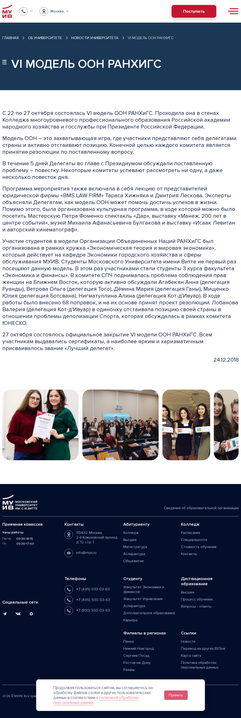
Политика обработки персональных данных (200, 665)
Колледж (131, 532)
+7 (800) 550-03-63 (93, 610)
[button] (25, 11)
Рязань (129, 669)
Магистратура (135, 547)
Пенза (128, 641)
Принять (176, 695)
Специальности (194, 539)
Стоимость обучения (198, 547)
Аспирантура (134, 554)
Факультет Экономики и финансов (143, 589)
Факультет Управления (142, 599)
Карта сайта (191, 655)
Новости (188, 641)
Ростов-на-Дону (137, 662)
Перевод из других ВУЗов (203, 648)
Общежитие (133, 561)
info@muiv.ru (86, 552)
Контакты (189, 554)
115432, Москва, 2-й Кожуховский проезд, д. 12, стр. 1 (97, 537)
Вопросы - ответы (196, 606)
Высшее (130, 539)
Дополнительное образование (149, 613)
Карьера (130, 620)
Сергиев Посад (136, 655)
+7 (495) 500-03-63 (93, 599)
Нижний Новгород (138, 648)
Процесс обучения (197, 599)
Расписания (190, 532)
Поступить (194, 11)
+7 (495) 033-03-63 (93, 589)
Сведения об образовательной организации (201, 508)
